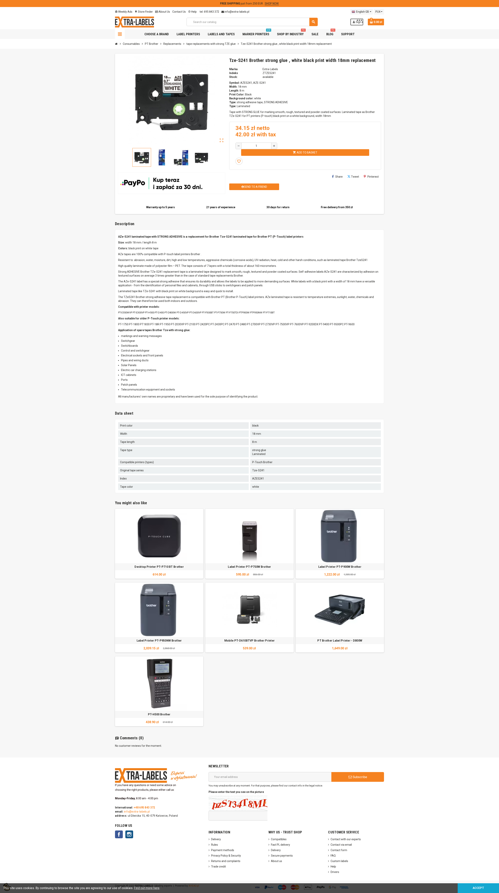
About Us (164, 11)
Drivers (335, 872)
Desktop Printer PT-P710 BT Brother (159, 566)
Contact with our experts (346, 839)
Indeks (233, 73)
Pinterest (373, 176)
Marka (233, 69)
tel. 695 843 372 (209, 11)
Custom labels (339, 861)
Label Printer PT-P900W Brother (339, 566)
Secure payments (282, 855)
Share (339, 176)
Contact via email (341, 844)
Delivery (216, 839)
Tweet (355, 176)
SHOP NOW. (272, 3)
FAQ (333, 855)
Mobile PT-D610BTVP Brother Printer (249, 640)
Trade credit (218, 866)
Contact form (339, 850)
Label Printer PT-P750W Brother (249, 566)
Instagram (129, 834)
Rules (214, 844)
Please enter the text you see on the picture (236, 791)
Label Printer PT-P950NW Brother (159, 640)
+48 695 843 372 (144, 807)
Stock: (233, 76)
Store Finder (144, 11)
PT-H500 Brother (159, 714)
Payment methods (222, 850)
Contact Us (179, 11)
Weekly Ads (123, 11)
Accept (478, 888)
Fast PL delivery (280, 844)
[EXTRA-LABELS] (134, 21)
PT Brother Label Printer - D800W (339, 640)
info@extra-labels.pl (236, 11)
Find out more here (146, 888)
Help (192, 11)
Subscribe (359, 777)
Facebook (119, 834)
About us (276, 861)
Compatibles (279, 839)
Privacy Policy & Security (226, 855)
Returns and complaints (225, 861)
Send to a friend (254, 186)
